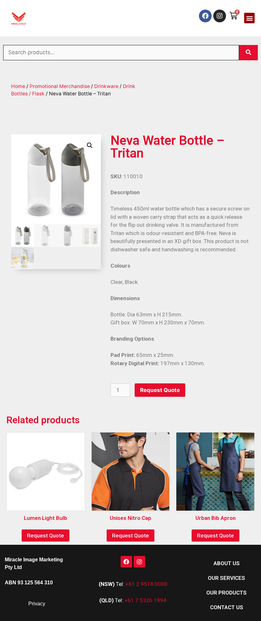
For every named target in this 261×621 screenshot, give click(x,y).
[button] (249, 18)
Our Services (226, 578)
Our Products (226, 592)
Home (18, 86)
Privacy (36, 603)
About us (227, 563)
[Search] (248, 52)
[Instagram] (219, 16)
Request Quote (160, 390)
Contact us (226, 607)
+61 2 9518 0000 (146, 584)
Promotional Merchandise (60, 86)
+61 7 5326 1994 (145, 600)
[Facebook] (205, 16)
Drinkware (106, 86)
